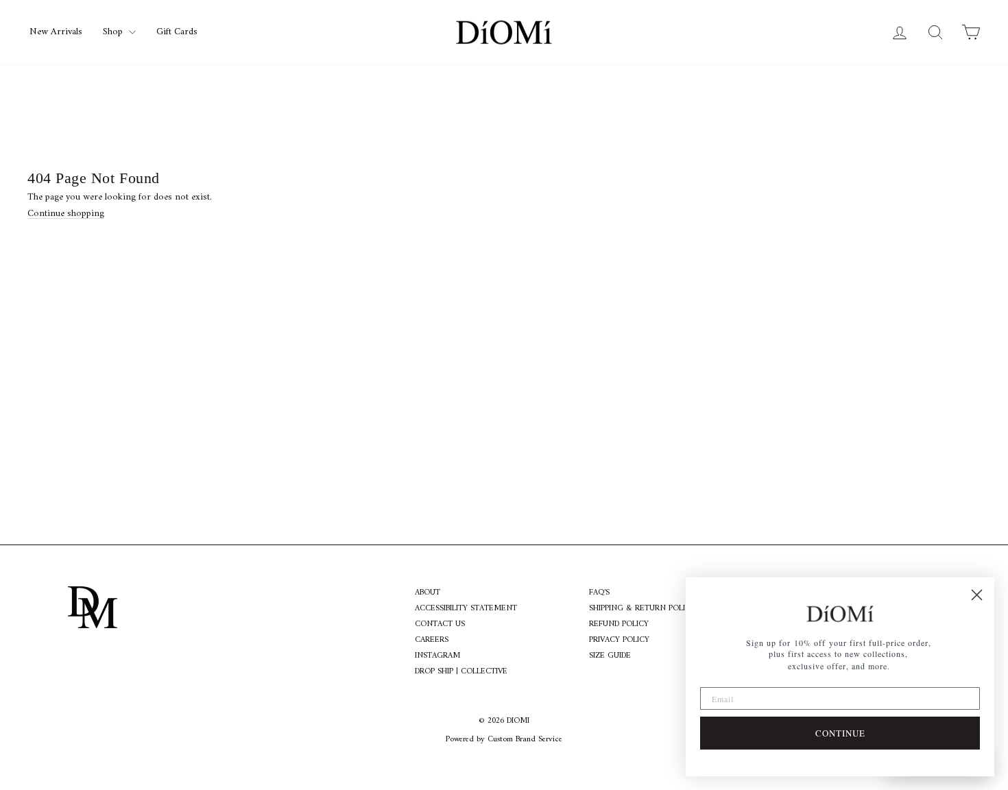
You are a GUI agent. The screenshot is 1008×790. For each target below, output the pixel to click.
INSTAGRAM (437, 656)
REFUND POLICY (619, 625)
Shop (114, 31)
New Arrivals (55, 31)
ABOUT (427, 593)
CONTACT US (440, 625)
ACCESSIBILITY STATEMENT (466, 609)
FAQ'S (599, 593)
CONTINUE (840, 733)
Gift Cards (176, 31)
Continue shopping (65, 213)
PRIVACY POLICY (619, 640)
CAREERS (431, 640)
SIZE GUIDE (610, 656)
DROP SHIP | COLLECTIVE (461, 672)
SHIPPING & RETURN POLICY (642, 609)
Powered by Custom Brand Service (504, 739)
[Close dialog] (977, 595)
